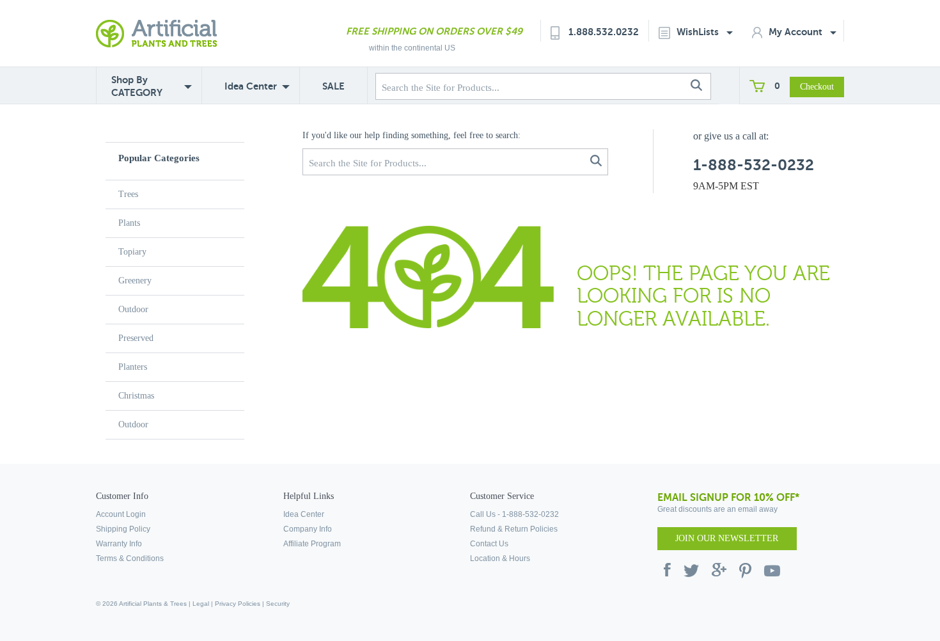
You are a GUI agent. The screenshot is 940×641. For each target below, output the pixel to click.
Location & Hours (500, 558)
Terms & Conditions (130, 558)
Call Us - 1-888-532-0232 (514, 514)
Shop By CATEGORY (136, 86)
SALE (333, 86)
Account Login (121, 514)
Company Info (307, 529)
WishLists (699, 31)
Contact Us (489, 543)
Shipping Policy (123, 529)
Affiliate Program (312, 543)
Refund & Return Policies (514, 529)
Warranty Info (119, 543)
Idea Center (250, 86)
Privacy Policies (237, 603)
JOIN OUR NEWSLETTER (726, 538)
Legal (200, 603)
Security (278, 603)
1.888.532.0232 (603, 31)
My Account (797, 31)
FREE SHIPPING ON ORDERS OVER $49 (434, 31)
